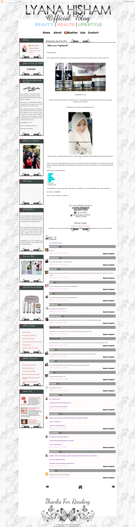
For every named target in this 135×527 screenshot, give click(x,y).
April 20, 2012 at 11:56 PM (59, 367)
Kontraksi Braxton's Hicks (28, 371)
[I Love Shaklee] (70, 34)
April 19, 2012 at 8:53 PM (58, 322)
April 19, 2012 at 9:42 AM (58, 311)
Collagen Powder (26, 345)
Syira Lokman (54, 247)
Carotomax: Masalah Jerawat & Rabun (31, 342)
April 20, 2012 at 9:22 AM (58, 334)
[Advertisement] (83, 34)
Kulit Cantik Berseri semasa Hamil (30, 374)
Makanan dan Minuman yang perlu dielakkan (31, 378)
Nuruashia (53, 384)
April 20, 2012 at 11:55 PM (59, 356)
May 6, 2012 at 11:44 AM (58, 466)
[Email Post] (46, 235)
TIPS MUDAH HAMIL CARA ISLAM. (34, 408)
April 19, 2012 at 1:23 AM (58, 300)
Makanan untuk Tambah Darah (30, 382)
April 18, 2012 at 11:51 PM (59, 277)
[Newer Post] (47, 488)
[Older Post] (113, 488)
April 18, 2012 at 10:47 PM (59, 264)
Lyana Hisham (79, 226)
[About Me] (57, 34)
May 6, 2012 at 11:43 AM (58, 447)
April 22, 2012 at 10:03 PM (59, 379)
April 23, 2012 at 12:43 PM (59, 390)
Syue (51, 372)
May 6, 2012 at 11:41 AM (58, 409)
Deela (51, 282)
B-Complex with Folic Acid (29, 335)
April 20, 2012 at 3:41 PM (58, 345)
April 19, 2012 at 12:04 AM (59, 289)
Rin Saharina (54, 305)
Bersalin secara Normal (28, 368)
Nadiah (52, 350)
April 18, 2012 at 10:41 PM (59, 253)
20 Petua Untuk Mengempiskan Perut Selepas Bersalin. (33, 421)
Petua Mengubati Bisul (34, 397)
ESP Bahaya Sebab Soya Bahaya (30, 348)
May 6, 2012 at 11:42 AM (58, 428)
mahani (52, 471)
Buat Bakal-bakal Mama (28, 338)
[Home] (46, 34)
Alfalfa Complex (26, 332)
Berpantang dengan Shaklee (29, 365)
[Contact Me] (93, 34)
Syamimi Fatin (54, 258)
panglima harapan (55, 316)
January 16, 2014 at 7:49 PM (59, 477)
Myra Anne (53, 269)
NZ (51, 293)
